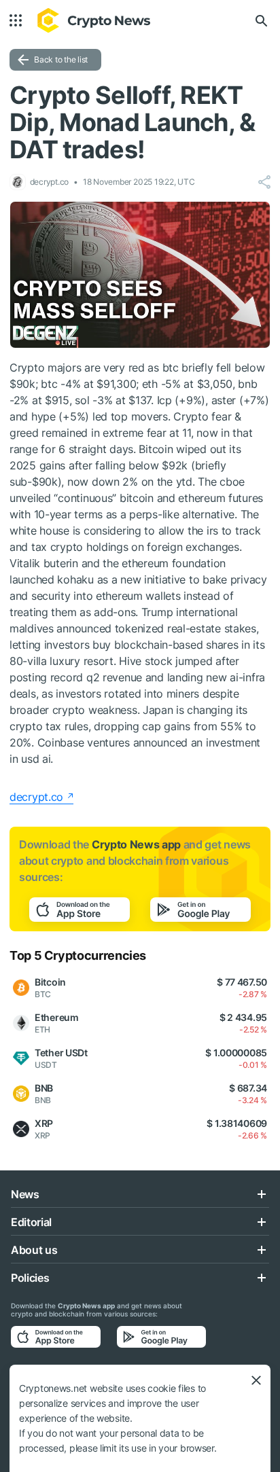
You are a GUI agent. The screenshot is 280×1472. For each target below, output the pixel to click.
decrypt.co (36, 797)
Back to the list (61, 59)
